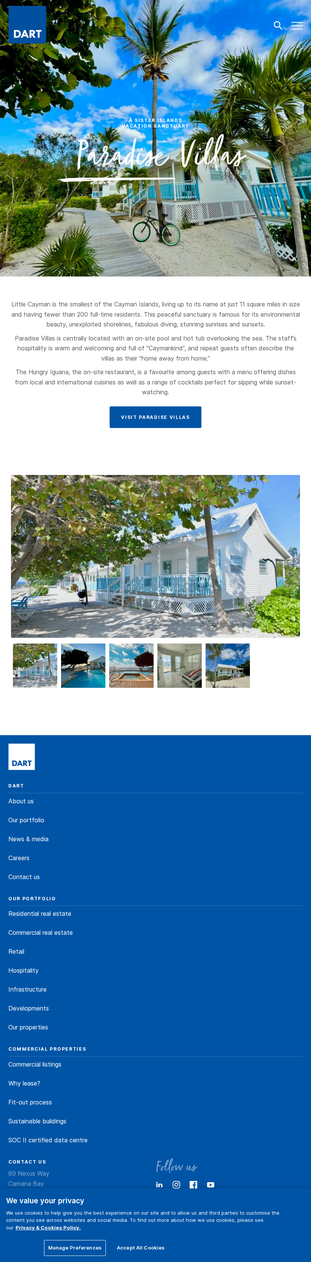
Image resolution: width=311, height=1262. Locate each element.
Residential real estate (39, 913)
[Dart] (21, 757)
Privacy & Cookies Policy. (48, 1228)
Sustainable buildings (37, 1121)
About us (21, 801)
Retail (16, 951)
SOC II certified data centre (48, 1140)
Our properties (28, 1027)
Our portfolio (26, 820)
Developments (28, 1008)
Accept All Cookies (141, 1248)
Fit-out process (30, 1102)
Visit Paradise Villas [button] (155, 417)
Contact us (24, 877)
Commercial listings (34, 1064)
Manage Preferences (75, 1248)
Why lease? (24, 1083)
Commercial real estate (40, 932)
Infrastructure (27, 989)
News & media (28, 839)
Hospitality (23, 970)
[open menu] (297, 26)
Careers (19, 858)
